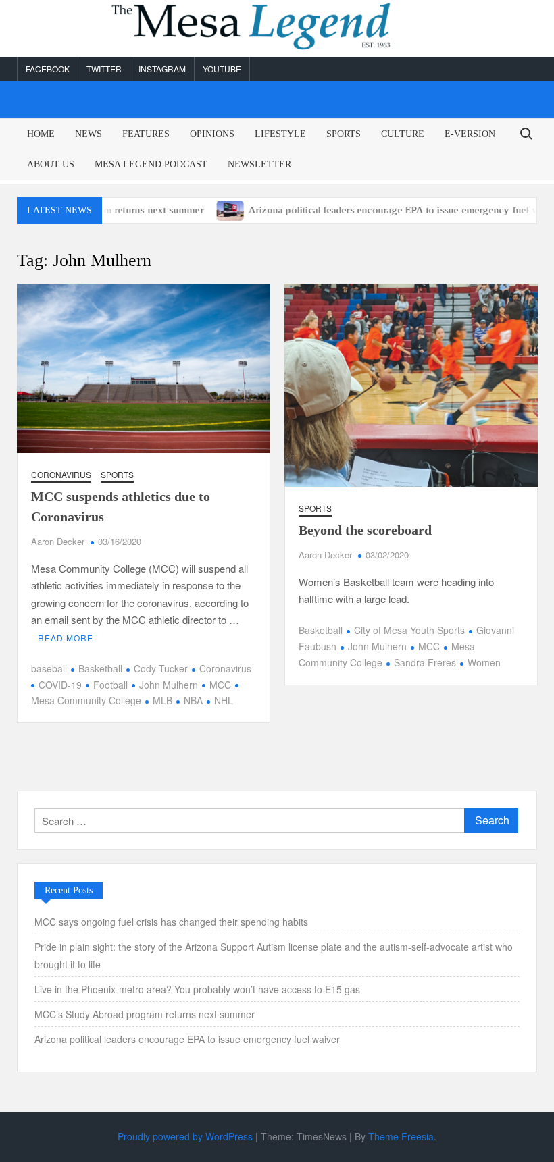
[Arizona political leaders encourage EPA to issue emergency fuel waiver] (206, 209)
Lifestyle (280, 134)
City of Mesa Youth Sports (409, 630)
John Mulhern (168, 684)
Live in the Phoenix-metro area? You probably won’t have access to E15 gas (198, 989)
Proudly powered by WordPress (185, 1136)
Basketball (100, 668)
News (88, 134)
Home (41, 134)
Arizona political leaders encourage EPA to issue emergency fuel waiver (380, 210)
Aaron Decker (57, 541)
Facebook (48, 68)
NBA (193, 700)
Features (146, 134)
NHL (223, 700)
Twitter (104, 68)
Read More (65, 637)
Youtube (222, 68)
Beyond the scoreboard (365, 530)
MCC (220, 684)
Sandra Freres (425, 662)
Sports (343, 134)
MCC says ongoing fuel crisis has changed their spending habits (171, 921)
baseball (49, 668)
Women (484, 662)
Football (110, 684)
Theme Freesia (401, 1136)
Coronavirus (61, 474)
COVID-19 (60, 684)
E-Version (470, 134)
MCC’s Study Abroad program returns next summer (144, 1014)
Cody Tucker (161, 668)
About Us (50, 164)
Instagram (162, 68)
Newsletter (259, 164)
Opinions (212, 134)
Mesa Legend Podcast (151, 164)
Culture (402, 134)
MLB (162, 700)
